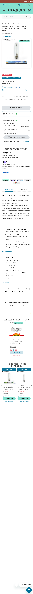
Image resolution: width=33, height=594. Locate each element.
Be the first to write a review (17, 306)
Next (32, 386)
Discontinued (16, 108)
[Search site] (27, 16)
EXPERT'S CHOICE (24, 40)
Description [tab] (9, 189)
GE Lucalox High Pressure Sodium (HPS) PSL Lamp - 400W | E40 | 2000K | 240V (9, 389)
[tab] (24, 189)
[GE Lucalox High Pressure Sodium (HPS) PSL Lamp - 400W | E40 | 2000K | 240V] (9, 378)
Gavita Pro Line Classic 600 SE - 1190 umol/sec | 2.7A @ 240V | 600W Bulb (16, 342)
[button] (29, 10)
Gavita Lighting (6, 36)
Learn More (17, 87)
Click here (26, 141)
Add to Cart (9, 398)
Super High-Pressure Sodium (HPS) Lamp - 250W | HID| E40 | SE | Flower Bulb (24, 388)
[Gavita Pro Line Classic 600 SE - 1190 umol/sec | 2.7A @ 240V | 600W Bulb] (16, 330)
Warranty (24, 189)
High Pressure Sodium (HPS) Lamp (14, 23)
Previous (1, 386)
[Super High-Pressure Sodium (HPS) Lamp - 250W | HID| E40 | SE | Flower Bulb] (24, 378)
